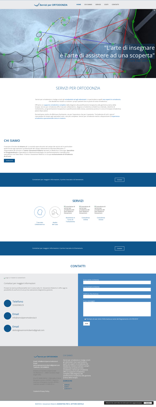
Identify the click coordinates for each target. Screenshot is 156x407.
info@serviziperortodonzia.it (24, 317)
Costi (106, 4)
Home (78, 4)
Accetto (148, 403)
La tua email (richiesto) (91, 287)
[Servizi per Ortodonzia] (50, 4)
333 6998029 (44, 367)
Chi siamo (88, 4)
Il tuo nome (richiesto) (91, 280)
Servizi (98, 4)
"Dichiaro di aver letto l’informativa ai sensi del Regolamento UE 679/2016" (112, 319)
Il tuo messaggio (89, 301)
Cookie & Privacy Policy (41, 391)
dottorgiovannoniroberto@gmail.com (28, 330)
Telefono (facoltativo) (90, 294)
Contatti (115, 4)
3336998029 (18, 305)
